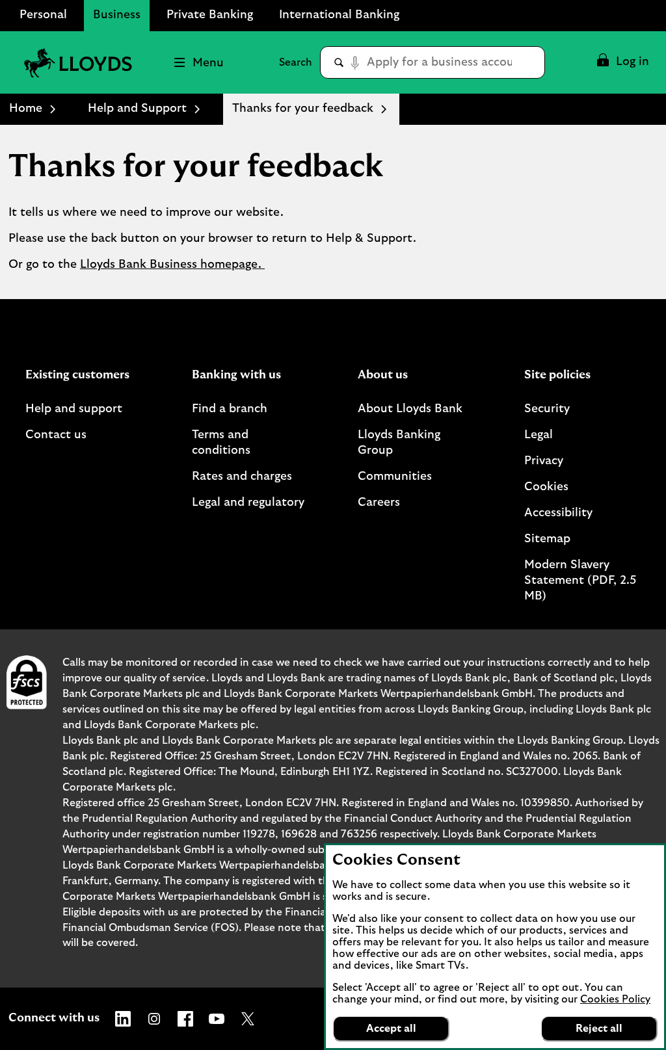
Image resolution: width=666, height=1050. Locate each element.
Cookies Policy (615, 999)
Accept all (391, 1028)
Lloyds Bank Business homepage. (172, 264)
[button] (622, 62)
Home (25, 108)
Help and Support (137, 108)
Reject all (599, 1028)
